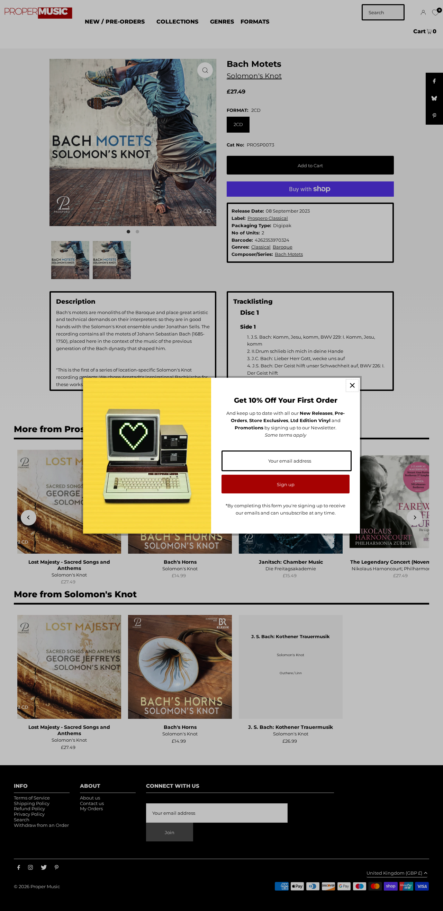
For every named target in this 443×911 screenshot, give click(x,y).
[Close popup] (352, 385)
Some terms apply (285, 435)
